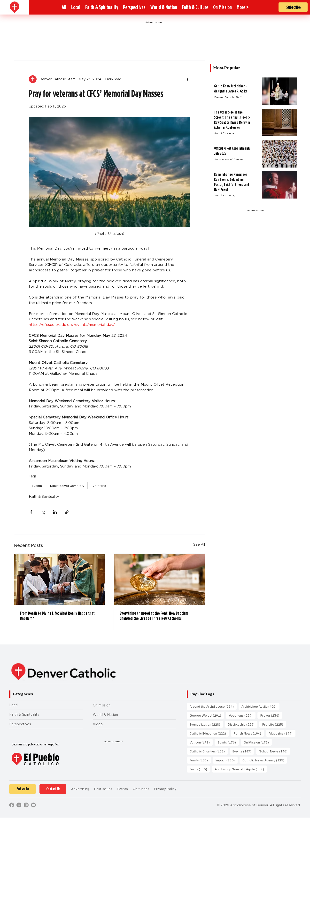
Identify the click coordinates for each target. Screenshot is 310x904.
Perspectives (20, 724)
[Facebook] (11, 805)
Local (13, 705)
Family (200, 760)
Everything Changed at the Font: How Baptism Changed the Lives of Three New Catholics (154, 616)
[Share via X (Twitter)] (43, 512)
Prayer (271, 715)
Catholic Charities (209, 751)
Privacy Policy (165, 789)
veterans (99, 485)
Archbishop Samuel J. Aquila (241, 769)
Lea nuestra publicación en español (35, 744)
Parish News (249, 733)
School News (274, 751)
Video (98, 724)
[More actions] (187, 79)
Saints (228, 742)
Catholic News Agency (264, 760)
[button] (242, 7)
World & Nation (105, 715)
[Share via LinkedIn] (55, 512)
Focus (200, 769)
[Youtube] (33, 805)
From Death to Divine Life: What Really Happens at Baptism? (57, 616)
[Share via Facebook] (31, 512)
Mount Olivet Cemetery (67, 485)
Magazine (282, 733)
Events (37, 485)
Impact (227, 760)
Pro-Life (274, 724)
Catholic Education (209, 733)
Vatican (201, 742)
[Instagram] (26, 805)
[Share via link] (66, 512)
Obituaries (141, 789)
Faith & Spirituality (44, 496)
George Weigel (207, 715)
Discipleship (242, 724)
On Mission (101, 705)
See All (199, 544)
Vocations (242, 715)
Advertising (80, 789)
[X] (18, 805)
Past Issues (103, 789)
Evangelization (206, 724)
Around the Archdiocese (213, 706)
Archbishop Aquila (260, 706)
